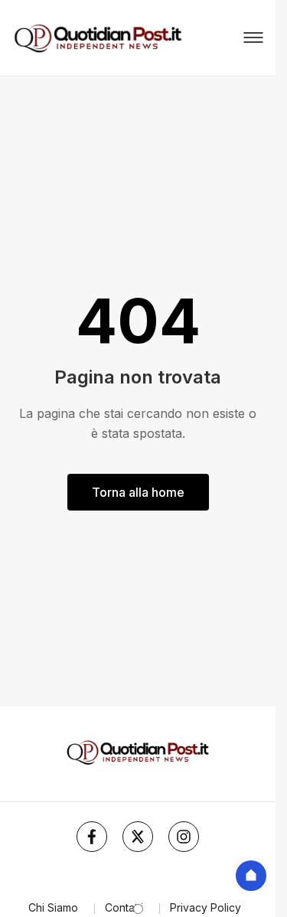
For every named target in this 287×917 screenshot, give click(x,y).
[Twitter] (137, 836)
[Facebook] (92, 836)
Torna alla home (138, 492)
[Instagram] (183, 836)
